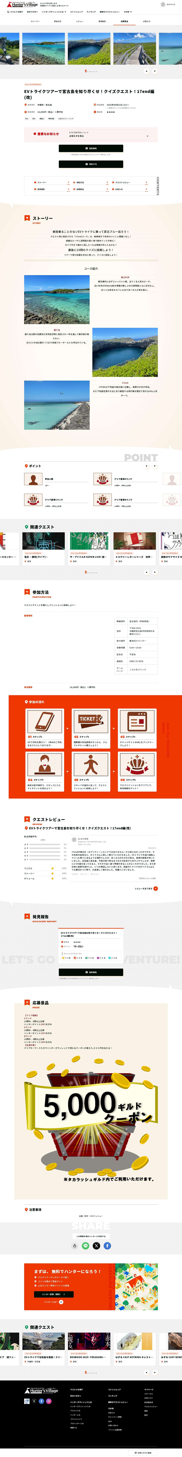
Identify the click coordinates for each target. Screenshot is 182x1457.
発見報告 (102, 21)
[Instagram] (49, 1401)
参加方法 (57, 21)
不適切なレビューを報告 (147, 878)
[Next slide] (155, 71)
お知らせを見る (76, 135)
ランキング (91, 12)
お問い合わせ (113, 1425)
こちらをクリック (138, 669)
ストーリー (35, 21)
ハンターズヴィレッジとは (53, 12)
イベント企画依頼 (115, 1430)
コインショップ (76, 12)
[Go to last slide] (146, 71)
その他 (126, 12)
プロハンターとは (77, 1423)
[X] (96, 1246)
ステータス (148, 1394)
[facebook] (107, 1246)
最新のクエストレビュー (110, 12)
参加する (93, 164)
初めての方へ (32, 12)
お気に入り (148, 1398)
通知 (146, 1411)
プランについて (76, 1419)
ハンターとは (75, 1415)
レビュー (80, 21)
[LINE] (85, 1246)
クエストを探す (16, 12)
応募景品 (124, 21)
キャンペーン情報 (115, 1417)
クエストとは (75, 1410)
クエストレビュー (151, 1406)
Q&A (110, 1421)
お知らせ (146, 21)
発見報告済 (148, 1402)
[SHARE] (74, 1246)
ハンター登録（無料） (52, 1294)
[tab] (87, 71)
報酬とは (73, 1427)
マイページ (148, 1389)
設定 (146, 1415)
